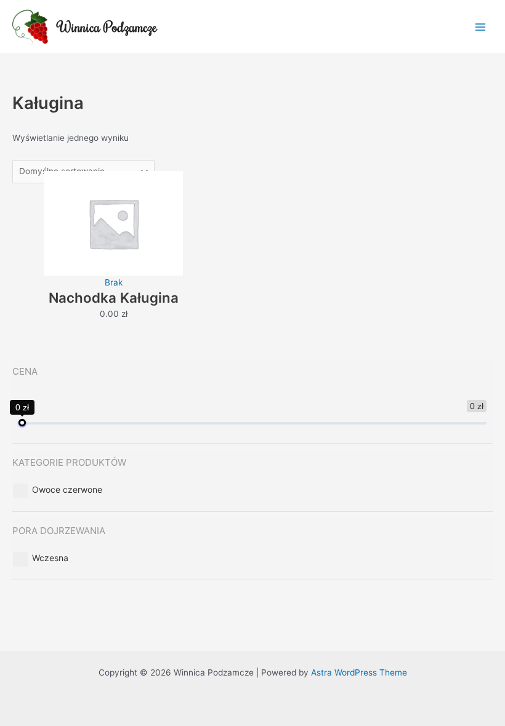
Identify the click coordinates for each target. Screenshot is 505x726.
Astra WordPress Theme (359, 672)
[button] (67, 489)
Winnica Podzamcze (107, 27)
